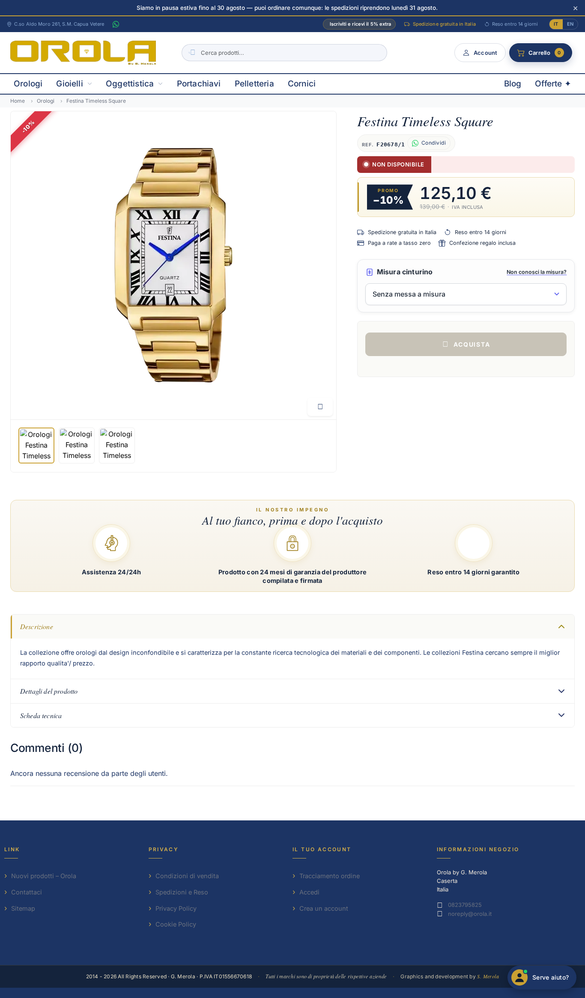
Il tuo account (322, 849)
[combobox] (284, 52)
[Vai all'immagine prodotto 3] (117, 445)
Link (12, 849)
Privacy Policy (176, 908)
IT (556, 24)
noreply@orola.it (470, 913)
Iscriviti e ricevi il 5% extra (360, 24)
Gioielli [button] (69, 84)
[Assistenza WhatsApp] (115, 24)
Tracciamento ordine (329, 875)
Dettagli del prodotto (49, 690)
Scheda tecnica (41, 715)
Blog (513, 84)
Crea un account (323, 908)
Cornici (302, 84)
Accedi (309, 892)
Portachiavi (199, 84)
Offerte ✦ (553, 84)
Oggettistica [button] (130, 84)
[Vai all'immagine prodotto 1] (36, 445)
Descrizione (36, 626)
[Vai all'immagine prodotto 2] (77, 445)
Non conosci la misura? (537, 272)
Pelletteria (254, 84)
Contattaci (26, 892)
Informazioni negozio (478, 849)
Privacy (164, 849)
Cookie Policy (175, 924)
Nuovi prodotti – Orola (43, 875)
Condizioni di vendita (187, 875)
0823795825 (465, 904)
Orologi (28, 84)
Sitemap (23, 908)
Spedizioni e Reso (181, 892)
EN (570, 24)
